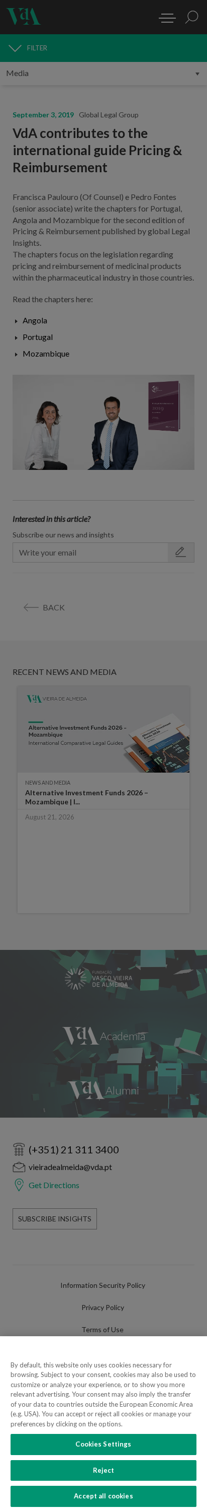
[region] (103, 1424)
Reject (104, 1470)
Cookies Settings (103, 1444)
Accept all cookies (103, 1496)
